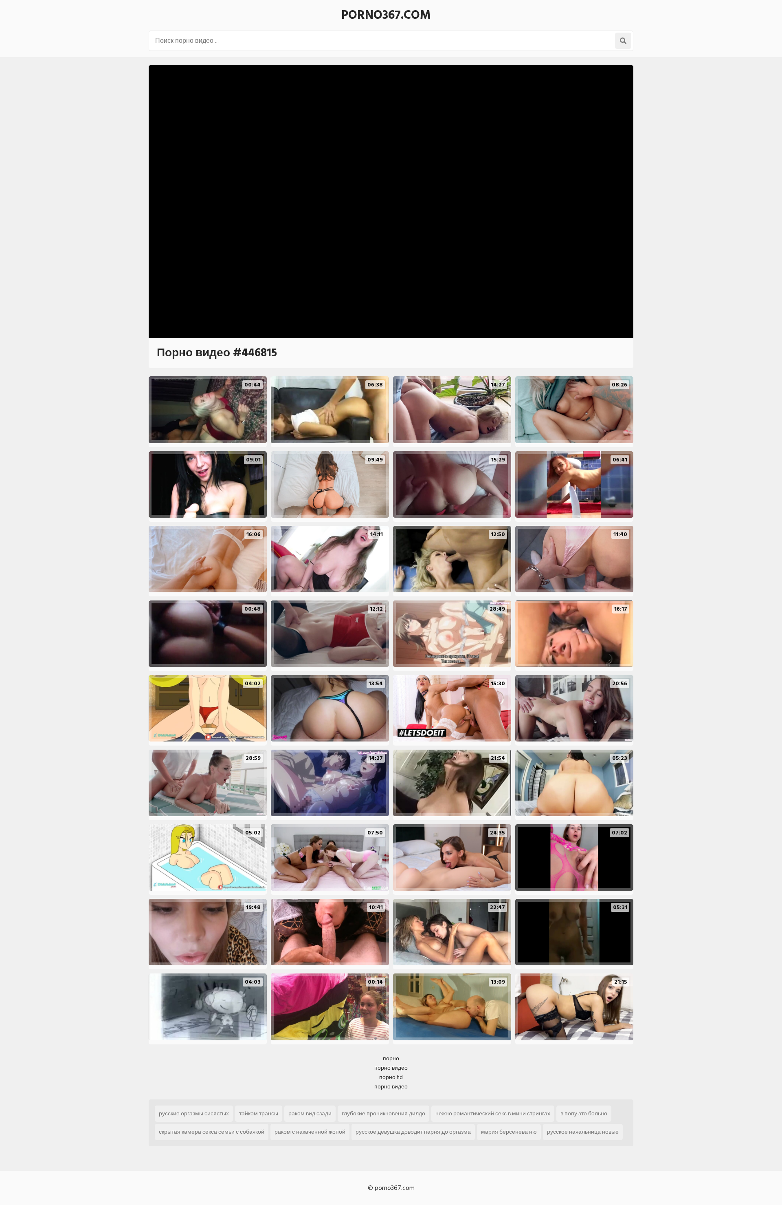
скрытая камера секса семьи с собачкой (211, 1132)
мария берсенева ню (509, 1132)
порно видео (391, 1068)
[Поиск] (623, 41)
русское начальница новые (583, 1132)
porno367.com (386, 15)
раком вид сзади (310, 1113)
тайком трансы (258, 1113)
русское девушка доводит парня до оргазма (413, 1132)
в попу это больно (583, 1113)
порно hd (391, 1077)
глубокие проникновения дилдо (383, 1113)
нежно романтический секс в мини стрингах (492, 1113)
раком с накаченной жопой (310, 1132)
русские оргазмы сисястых (194, 1113)
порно (391, 1058)
